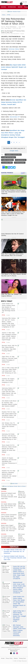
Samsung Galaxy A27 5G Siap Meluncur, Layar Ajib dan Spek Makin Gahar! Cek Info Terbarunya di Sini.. (9, 391)
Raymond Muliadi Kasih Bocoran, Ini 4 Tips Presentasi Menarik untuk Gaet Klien (14, 557)
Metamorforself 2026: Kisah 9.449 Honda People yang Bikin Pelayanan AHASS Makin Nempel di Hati (19, 587)
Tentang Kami (22, 658)
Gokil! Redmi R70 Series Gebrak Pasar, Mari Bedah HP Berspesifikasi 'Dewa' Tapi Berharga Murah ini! (19, 601)
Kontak (2, 658)
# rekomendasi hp (20, 160)
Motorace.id (17, 649)
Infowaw (8, 647)
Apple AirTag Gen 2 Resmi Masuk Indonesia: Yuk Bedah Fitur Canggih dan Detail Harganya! (19, 615)
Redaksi (16, 658)
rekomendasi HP (14, 117)
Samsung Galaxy (14, 49)
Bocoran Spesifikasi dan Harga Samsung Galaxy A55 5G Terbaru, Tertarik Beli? (13, 102)
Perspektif (13, 647)
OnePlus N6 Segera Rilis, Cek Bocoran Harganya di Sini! (8, 380)
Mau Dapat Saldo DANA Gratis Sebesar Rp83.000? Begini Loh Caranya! (13, 67)
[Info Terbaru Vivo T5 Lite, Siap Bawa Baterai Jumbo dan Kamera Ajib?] (22, 426)
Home (3, 14)
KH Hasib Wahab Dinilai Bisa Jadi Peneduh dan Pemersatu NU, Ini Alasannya (13, 551)
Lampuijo (3, 647)
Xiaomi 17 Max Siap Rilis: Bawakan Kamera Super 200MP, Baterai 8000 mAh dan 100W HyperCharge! (9, 336)
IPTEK (8, 14)
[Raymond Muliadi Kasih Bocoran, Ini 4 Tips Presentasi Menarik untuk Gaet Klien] (22, 494)
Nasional (3, 7)
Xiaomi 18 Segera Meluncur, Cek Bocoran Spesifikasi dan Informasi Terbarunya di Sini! (9, 461)
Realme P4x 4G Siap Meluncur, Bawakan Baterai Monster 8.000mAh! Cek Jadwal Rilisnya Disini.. (9, 474)
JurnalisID (25, 647)
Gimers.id (11, 649)
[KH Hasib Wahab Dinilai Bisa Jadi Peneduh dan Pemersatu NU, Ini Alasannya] (22, 505)
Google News (14, 150)
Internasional (12, 7)
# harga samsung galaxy (8, 157)
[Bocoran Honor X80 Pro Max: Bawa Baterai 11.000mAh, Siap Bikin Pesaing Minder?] (22, 348)
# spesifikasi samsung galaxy (13, 154)
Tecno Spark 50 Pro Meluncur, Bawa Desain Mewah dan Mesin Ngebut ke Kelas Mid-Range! (9, 448)
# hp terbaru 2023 (7, 162)
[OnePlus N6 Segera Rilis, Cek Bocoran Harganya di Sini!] (22, 381)
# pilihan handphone (7, 160)
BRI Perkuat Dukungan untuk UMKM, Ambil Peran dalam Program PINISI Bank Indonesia (19, 629)
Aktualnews (19, 647)
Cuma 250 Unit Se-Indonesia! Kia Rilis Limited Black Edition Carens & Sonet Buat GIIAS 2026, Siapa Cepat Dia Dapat (19, 572)
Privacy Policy (9, 658)
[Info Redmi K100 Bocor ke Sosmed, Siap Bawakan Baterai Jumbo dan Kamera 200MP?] (22, 403)
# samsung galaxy (19, 162)
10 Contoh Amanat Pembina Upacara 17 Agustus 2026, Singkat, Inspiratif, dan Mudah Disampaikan (8, 539)
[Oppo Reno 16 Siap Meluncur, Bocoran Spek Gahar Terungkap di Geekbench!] (22, 359)
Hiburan (20, 7)
